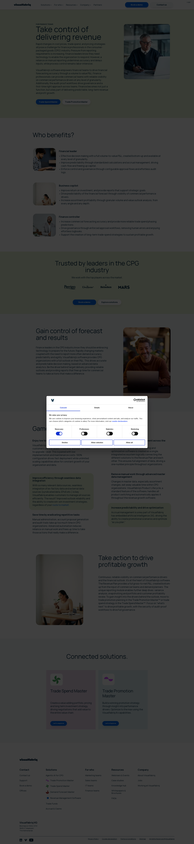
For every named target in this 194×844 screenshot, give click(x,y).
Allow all (129, 442)
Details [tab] (97, 408)
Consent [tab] (63, 408)
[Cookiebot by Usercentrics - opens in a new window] (135, 400)
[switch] (84, 433)
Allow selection (97, 442)
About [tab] (130, 408)
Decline (65, 442)
